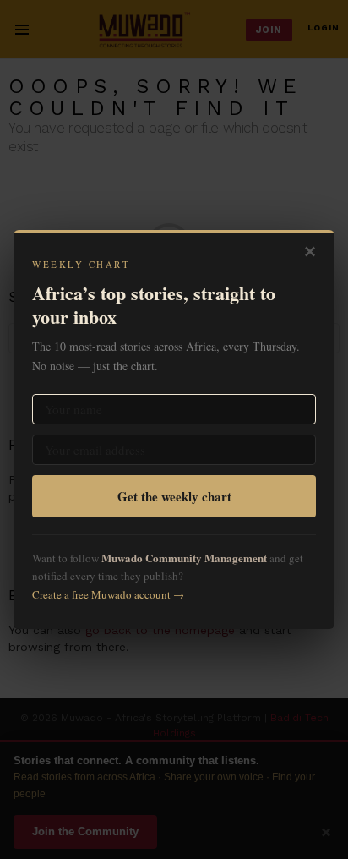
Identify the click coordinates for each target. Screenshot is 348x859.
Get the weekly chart (174, 496)
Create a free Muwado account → (108, 594)
